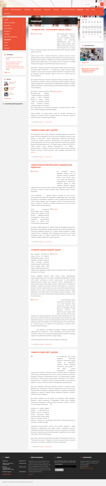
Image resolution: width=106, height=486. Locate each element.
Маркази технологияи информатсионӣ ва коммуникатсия (90, 70)
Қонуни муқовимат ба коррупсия (14, 57)
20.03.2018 (35, 122)
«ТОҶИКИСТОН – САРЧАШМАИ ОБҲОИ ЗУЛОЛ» (51, 29)
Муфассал (7, 72)
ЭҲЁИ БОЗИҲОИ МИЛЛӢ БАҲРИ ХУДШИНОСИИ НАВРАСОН (51, 166)
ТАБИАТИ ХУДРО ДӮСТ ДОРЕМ (44, 130)
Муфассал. (31, 474)
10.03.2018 (35, 344)
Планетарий (12, 87)
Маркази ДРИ (12, 82)
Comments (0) (48, 122)
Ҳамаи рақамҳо (6, 474)
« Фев (83, 36)
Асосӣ (7, 9)
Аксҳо (93, 9)
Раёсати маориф (16, 9)
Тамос (87, 9)
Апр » (100, 36)
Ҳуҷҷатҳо (47, 9)
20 (86, 32)
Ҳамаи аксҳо (7, 98)
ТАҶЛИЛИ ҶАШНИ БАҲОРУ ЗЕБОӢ (46, 250)
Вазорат (7, 13)
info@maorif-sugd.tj (88, 468)
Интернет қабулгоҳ (68, 9)
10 (97, 27)
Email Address (58, 464)
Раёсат (11, 93)
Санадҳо (56, 9)
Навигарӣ (80, 9)
